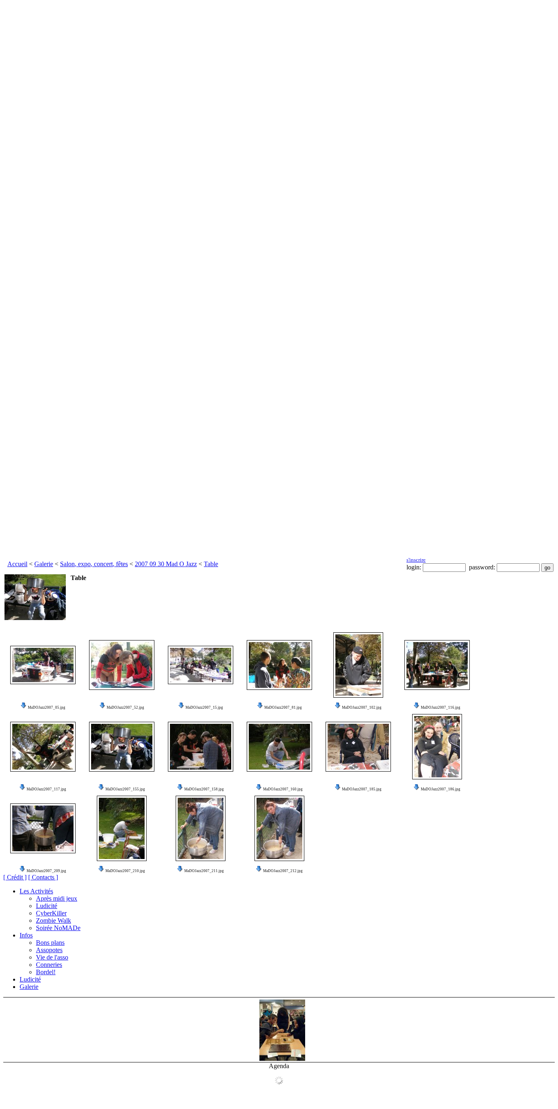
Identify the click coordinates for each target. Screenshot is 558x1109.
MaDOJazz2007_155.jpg (125, 789)
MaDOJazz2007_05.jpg (46, 707)
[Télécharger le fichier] (23, 707)
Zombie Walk (53, 920)
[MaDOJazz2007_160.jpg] (279, 747)
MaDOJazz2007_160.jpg (283, 789)
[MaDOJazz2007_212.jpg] (279, 828)
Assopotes (49, 949)
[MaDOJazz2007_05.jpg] (43, 665)
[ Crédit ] (15, 877)
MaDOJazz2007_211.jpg (204, 871)
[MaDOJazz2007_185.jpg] (358, 747)
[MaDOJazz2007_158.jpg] (200, 747)
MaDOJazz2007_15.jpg (204, 707)
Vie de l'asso (52, 957)
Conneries (49, 964)
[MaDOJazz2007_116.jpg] (437, 665)
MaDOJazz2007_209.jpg (46, 871)
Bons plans (50, 942)
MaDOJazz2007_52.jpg (125, 707)
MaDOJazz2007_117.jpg (46, 789)
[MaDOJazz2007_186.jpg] (437, 746)
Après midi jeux (56, 898)
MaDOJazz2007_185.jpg (362, 789)
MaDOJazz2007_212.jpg (283, 871)
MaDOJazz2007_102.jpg (362, 707)
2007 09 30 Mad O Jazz (166, 563)
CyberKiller (51, 913)
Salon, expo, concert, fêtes (94, 563)
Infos (26, 935)
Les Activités (36, 891)
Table (211, 563)
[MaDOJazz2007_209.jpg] (43, 828)
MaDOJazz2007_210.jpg (125, 871)
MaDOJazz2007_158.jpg (204, 789)
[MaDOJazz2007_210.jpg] (122, 828)
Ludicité (46, 905)
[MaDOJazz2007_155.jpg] (121, 747)
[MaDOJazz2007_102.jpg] (358, 665)
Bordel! (46, 971)
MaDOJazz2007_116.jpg (440, 707)
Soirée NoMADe (58, 927)
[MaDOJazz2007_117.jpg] (43, 747)
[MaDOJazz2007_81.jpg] (279, 665)
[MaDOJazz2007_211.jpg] (200, 828)
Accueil (17, 563)
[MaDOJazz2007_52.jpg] (121, 665)
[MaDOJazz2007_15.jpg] (200, 665)
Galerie (43, 563)
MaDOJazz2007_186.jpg (440, 789)
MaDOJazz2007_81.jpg (283, 707)
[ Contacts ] (43, 877)
